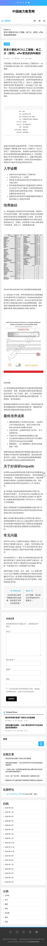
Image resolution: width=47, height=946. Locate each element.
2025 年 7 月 (9, 865)
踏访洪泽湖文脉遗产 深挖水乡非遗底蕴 (20, 717)
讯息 (6, 922)
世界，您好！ (33, 794)
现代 (6, 917)
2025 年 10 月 (9, 851)
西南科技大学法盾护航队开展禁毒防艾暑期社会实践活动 (24, 780)
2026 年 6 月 (9, 817)
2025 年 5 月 (9, 873)
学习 (6, 900)
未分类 (6, 44)
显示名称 (10, 660)
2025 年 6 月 (9, 869)
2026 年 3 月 (9, 830)
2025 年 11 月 (9, 847)
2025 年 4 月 (9, 878)
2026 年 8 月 (9, 808)
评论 (8, 631)
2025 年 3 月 (9, 882)
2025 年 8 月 (9, 860)
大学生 (7, 895)
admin (8, 58)
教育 (6, 904)
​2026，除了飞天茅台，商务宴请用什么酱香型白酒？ (22, 776)
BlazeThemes (34, 942)
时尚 (6, 909)
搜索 (5, 739)
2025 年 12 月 (9, 843)
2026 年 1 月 (9, 838)
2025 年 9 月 (9, 856)
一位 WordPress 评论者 (14, 794)
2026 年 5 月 (9, 821)
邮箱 (8, 669)
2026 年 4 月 (9, 825)
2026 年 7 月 (9, 812)
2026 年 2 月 (9, 834)
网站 (8, 679)
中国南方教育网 (23, 11)
